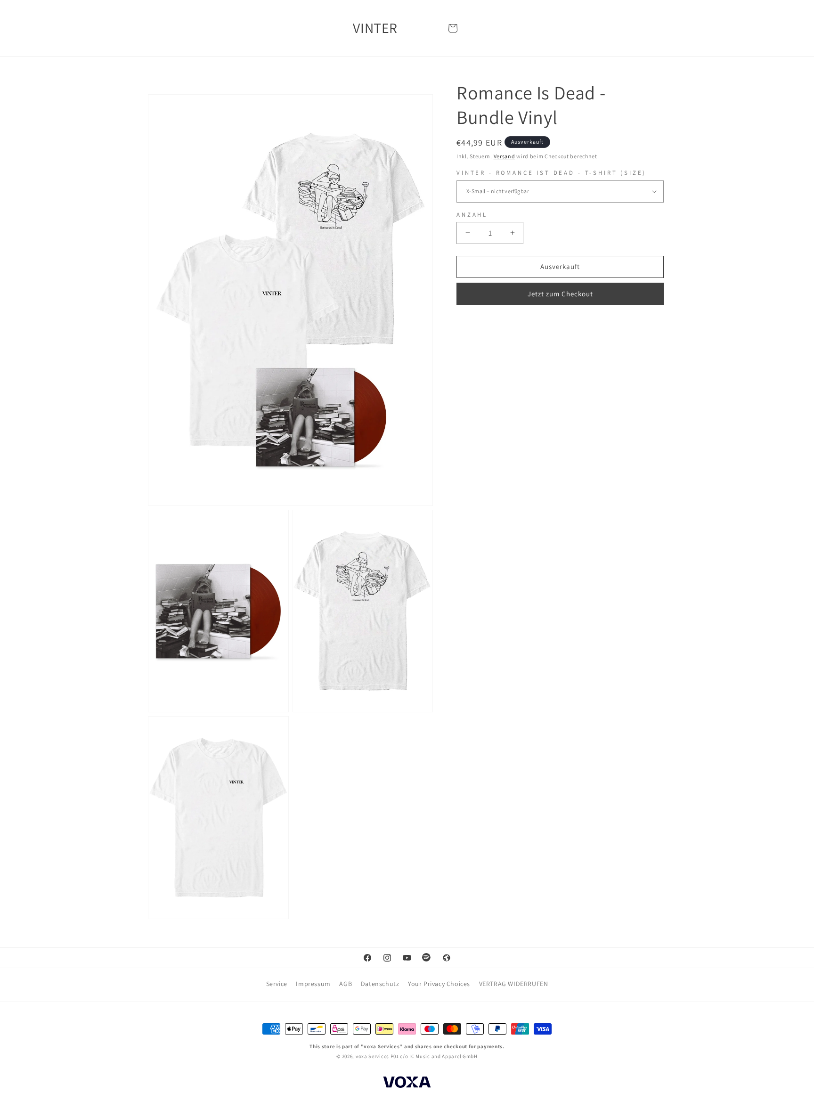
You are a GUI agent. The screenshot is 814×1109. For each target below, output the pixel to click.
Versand (504, 156)
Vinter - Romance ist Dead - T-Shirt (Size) (551, 173)
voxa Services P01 (377, 1056)
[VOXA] (407, 1083)
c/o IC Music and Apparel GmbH (438, 1056)
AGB (345, 983)
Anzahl (472, 215)
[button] (452, 28)
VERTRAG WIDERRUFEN (513, 983)
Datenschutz (380, 983)
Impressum (313, 983)
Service (276, 983)
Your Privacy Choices (439, 983)
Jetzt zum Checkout (560, 293)
